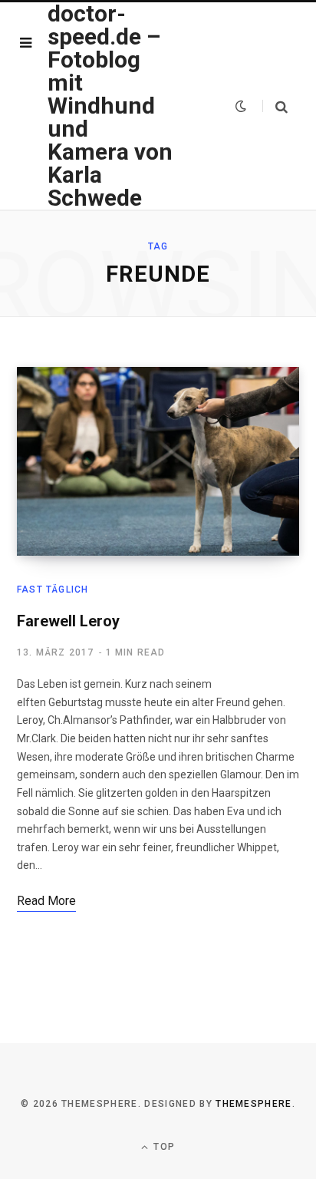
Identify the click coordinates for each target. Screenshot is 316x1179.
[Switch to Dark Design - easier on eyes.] (241, 106)
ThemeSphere (254, 1103)
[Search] (275, 106)
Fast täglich (52, 589)
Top (162, 1146)
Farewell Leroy (68, 621)
